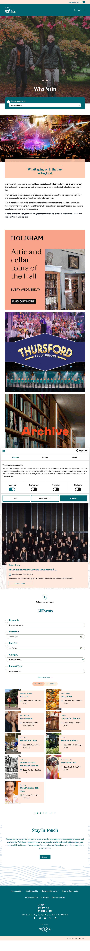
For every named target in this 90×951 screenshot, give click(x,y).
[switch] (34, 489)
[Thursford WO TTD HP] (45, 352)
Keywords (14, 620)
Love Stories (26, 718)
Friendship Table (28, 740)
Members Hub (58, 897)
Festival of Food (68, 762)
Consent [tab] (15, 457)
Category (13, 654)
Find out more (20, 583)
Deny (16, 498)
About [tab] (74, 457)
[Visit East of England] (10, 10)
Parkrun (24, 696)
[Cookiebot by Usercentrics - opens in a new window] (77, 451)
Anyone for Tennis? (70, 718)
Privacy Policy (31, 897)
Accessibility (16, 891)
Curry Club (66, 696)
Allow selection (45, 498)
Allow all (73, 498)
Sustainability (32, 891)
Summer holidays (69, 740)
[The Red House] (45, 434)
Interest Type (15, 666)
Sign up (44, 857)
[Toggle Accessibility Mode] (83, 2)
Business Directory (50, 891)
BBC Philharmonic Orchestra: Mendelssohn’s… (33, 569)
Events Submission (70, 891)
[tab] (44, 588)
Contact (45, 897)
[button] (83, 10)
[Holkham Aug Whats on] (45, 270)
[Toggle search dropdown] (79, 10)
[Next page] (51, 813)
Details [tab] (45, 457)
